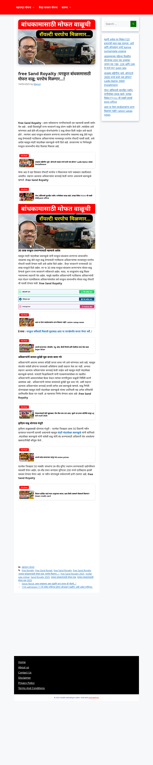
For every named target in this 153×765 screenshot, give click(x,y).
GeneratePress (93, 697)
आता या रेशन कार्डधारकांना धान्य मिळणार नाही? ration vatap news (119, 110)
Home (22, 662)
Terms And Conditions (31, 688)
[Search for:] (117, 24)
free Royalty (28, 570)
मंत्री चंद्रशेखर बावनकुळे (69, 432)
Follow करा (88, 307)
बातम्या (65, 7)
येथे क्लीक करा (87, 292)
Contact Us (24, 672)
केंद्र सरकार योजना (48, 7)
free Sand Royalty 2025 (72, 573)
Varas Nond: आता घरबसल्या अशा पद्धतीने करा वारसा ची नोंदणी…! (49, 583)
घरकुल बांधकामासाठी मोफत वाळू (63, 577)
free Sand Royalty (63, 570)
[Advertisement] (56, 105)
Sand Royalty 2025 (40, 577)
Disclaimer (24, 677)
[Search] (133, 24)
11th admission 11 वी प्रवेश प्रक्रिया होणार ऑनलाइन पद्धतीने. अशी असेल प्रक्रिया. (57, 586)
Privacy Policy (26, 683)
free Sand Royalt (43, 570)
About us (23, 667)
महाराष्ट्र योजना (23, 7)
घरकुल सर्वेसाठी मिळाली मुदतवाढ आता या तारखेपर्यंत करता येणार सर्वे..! (59, 331)
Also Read (24, 156)
